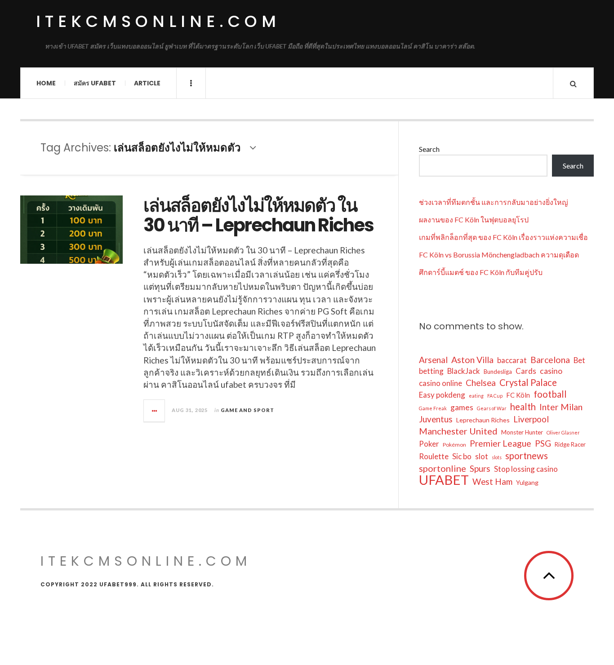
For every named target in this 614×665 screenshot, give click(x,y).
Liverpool (531, 419)
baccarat (512, 360)
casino (551, 371)
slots (497, 457)
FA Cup (495, 396)
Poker (429, 443)
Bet (579, 360)
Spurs (480, 468)
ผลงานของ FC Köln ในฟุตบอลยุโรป (474, 219)
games (461, 407)
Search (429, 149)
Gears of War (492, 408)
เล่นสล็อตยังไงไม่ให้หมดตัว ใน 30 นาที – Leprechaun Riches (258, 215)
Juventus (436, 419)
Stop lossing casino (526, 469)
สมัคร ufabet (95, 83)
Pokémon (454, 444)
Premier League (500, 443)
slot (481, 456)
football (550, 394)
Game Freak (433, 408)
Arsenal (433, 360)
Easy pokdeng (442, 394)
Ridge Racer (570, 444)
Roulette (434, 456)
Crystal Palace (528, 382)
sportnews (526, 455)
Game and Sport (247, 410)
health (523, 406)
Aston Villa (472, 360)
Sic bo (462, 456)
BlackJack (463, 371)
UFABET (444, 479)
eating (476, 396)
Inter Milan (561, 407)
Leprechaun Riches (483, 420)
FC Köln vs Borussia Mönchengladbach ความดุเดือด (499, 254)
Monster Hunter (522, 432)
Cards (526, 371)
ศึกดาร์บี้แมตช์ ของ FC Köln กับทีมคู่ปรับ (481, 272)
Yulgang (527, 482)
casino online (440, 383)
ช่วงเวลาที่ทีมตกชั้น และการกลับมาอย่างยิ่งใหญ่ (493, 202)
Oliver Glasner (563, 432)
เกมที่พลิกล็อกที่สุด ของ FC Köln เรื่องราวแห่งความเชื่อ (503, 237)
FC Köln (518, 395)
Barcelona (550, 360)
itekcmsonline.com (158, 21)
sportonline (442, 468)
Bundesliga (498, 371)
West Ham (492, 481)
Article (147, 83)
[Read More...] (154, 410)
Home (46, 83)
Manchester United (458, 431)
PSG (543, 443)
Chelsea (481, 382)
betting (431, 371)
